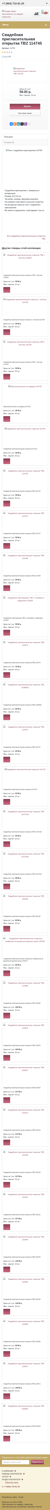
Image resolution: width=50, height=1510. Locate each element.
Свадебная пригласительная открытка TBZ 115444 (22, 1299)
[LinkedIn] (18, 123)
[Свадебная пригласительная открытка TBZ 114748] (25, 557)
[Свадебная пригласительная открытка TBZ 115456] (25, 1323)
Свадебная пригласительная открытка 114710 (20, 789)
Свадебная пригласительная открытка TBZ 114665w (22, 705)
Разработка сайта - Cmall (12, 1497)
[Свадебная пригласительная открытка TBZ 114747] (25, 514)
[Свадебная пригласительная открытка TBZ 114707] (25, 728)
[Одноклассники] (14, 123)
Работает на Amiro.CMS (12, 1502)
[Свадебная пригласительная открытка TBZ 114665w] (25, 686)
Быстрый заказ (25, 113)
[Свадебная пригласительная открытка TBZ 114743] (25, 472)
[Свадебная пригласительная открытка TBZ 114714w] (25, 813)
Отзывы (5, 57)
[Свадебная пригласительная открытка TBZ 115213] (25, 1111)
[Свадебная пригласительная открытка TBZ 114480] (25, 984)
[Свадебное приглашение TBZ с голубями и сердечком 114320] (25, 599)
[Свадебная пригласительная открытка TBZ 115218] (25, 1153)
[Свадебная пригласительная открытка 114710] (25, 769)
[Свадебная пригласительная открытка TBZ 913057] (25, 1069)
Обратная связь (11, 1482)
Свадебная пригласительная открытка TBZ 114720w (22, 874)
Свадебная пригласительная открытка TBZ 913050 (22, 1426)
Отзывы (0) (9, 142)
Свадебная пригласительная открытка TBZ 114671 (22, 1384)
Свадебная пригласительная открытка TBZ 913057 (22, 1088)
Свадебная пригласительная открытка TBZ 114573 (22, 663)
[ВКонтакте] (11, 123)
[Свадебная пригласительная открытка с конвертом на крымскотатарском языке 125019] (25, 940)
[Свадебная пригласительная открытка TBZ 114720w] (25, 855)
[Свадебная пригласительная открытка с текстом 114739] (25, 301)
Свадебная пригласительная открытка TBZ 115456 (22, 1341)
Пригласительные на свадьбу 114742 (17, 407)
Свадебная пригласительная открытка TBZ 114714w (22, 832)
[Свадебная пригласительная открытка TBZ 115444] (25, 1280)
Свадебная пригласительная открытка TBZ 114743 (22, 491)
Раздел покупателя (11, 1480)
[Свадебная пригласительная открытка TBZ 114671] (25, 1365)
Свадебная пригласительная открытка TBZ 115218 (22, 1172)
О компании (7, 1471)
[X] (22, 123)
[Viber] (25, 123)
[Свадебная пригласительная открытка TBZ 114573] (25, 643)
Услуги (5, 1477)
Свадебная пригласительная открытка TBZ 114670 (22, 1045)
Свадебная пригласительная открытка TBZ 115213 (22, 1130)
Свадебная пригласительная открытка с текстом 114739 (24, 320)
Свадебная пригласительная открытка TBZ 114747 (22, 533)
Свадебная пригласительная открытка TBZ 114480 (22, 1003)
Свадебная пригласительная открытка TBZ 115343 (22, 1257)
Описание (8, 137)
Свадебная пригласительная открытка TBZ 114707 (22, 747)
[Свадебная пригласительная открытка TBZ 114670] (25, 1026)
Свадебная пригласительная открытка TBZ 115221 (22, 1215)
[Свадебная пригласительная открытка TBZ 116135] (25, 897)
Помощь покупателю (12, 1474)
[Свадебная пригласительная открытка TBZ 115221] (25, 1196)
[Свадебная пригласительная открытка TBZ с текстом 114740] (25, 343)
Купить (27, 106)
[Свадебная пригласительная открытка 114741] (25, 429)
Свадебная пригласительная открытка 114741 (20, 449)
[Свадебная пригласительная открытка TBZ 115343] (25, 1238)
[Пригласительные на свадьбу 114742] (25, 386)
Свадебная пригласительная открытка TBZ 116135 (22, 916)
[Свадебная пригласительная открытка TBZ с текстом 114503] (25, 256)
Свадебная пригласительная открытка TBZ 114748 (22, 576)
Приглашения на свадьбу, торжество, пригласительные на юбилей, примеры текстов (22, 1505)
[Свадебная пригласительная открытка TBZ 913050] (25, 1407)
